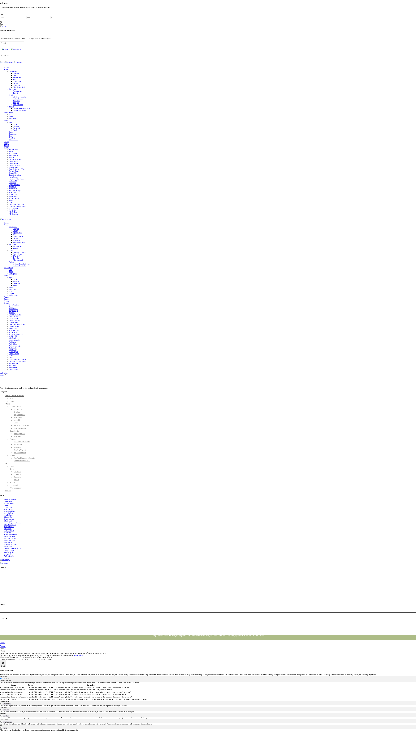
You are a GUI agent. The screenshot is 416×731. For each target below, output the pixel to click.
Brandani (7, 533)
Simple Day (8, 517)
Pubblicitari (43, 657)
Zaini (12, 466)
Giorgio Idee (8, 513)
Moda (7, 463)
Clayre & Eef (8, 509)
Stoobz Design (9, 552)
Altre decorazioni (21, 425)
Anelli (16, 480)
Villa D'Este (8, 507)
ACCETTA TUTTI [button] (25, 659)
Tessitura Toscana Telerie (13, 548)
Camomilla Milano (10, 534)
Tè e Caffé (18, 444)
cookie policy (78, 655)
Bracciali (17, 477)
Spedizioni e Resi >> (7, 600)
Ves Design (8, 501)
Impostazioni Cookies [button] (7, 659)
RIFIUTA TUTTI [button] (45, 659)
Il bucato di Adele (10, 544)
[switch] (1, 703)
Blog (1, 634)
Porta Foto (18, 417)
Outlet (8, 490)
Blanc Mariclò (9, 519)
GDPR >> (3, 589)
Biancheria (14, 431)
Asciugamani (19, 433)
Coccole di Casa (9, 511)
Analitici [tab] (3, 714)
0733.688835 (221, 636)
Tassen (6, 505)
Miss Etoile (8, 546)
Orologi (17, 412)
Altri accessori (20, 452)
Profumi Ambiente (22, 461)
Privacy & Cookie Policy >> (10, 593)
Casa (7, 404)
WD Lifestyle (9, 556)
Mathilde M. (8, 542)
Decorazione (15, 406)
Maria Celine (8, 521)
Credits (261, 636)
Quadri (17, 420)
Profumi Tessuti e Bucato (24, 458)
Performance (15, 657)
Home (2, 375)
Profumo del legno (10, 499)
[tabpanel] (208, 691)
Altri (50, 657)
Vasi (16, 423)
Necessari (5, 657)
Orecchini (18, 474)
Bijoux (12, 469)
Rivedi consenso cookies (8, 597)
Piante (12, 401)
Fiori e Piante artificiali (14, 396)
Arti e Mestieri (9, 531)
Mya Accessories (10, 525)
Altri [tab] (1, 726)
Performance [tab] (4, 701)
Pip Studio (7, 529)
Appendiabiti (19, 414)
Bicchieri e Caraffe (22, 442)
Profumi (13, 455)
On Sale (5, 26)
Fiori (11, 398)
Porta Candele (20, 428)
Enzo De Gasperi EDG (12, 538)
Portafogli (14, 485)
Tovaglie (17, 447)
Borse (12, 482)
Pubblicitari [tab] (4, 720)
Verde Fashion (9, 550)
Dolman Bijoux (9, 536)
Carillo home (8, 515)
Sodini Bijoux (9, 527)
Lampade (18, 409)
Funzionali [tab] (3, 708)
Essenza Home (9, 540)
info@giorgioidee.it (11, 585)
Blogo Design (9, 503)
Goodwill (7, 554)
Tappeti (17, 436)
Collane (17, 471)
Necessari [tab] (3, 677)
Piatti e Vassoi (20, 450)
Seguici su (3, 623)
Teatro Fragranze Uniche (12, 523)
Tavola (12, 439)
